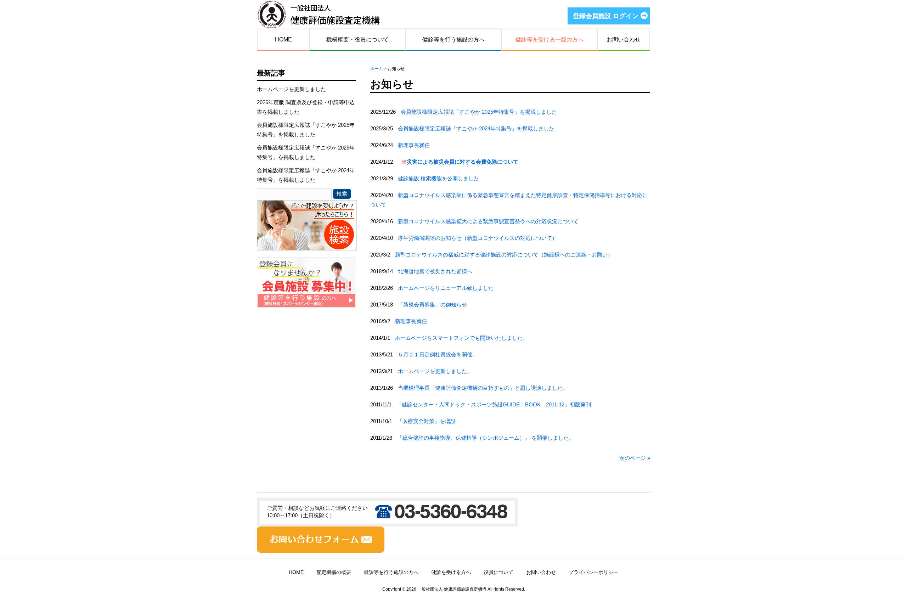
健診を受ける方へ (451, 572)
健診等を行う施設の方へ (391, 572)
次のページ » (634, 458)
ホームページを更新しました (291, 89)
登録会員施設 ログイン (605, 15)
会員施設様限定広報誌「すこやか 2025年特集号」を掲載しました (306, 129)
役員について (498, 572)
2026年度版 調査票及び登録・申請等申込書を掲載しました (306, 107)
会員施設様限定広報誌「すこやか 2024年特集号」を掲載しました (306, 175)
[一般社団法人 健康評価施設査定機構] (318, 24)
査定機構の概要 (333, 572)
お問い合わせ (541, 572)
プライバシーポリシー (593, 572)
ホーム (376, 68)
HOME (296, 572)
